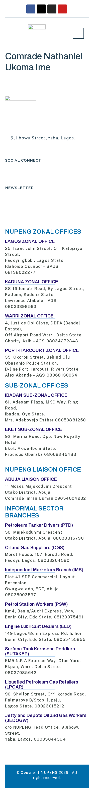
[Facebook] (30, 8)
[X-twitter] (41, 8)
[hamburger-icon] (78, 33)
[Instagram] (51, 8)
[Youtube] (62, 8)
